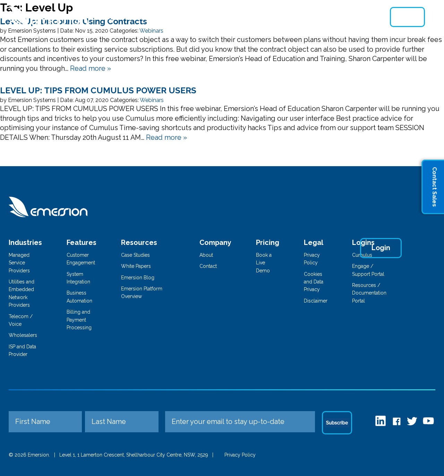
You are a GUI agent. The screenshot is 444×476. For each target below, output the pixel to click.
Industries (108, 17)
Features (150, 17)
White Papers (136, 266)
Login (407, 17)
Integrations (196, 17)
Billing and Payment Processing (79, 319)
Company (215, 242)
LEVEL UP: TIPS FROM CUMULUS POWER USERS (98, 90)
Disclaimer (315, 301)
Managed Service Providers (19, 262)
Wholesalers (23, 335)
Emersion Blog (137, 277)
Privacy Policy (240, 455)
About (271, 17)
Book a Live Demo (264, 262)
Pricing (239, 17)
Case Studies (135, 255)
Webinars (152, 100)
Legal (313, 242)
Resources (310, 17)
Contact (352, 17)
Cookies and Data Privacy (313, 281)
